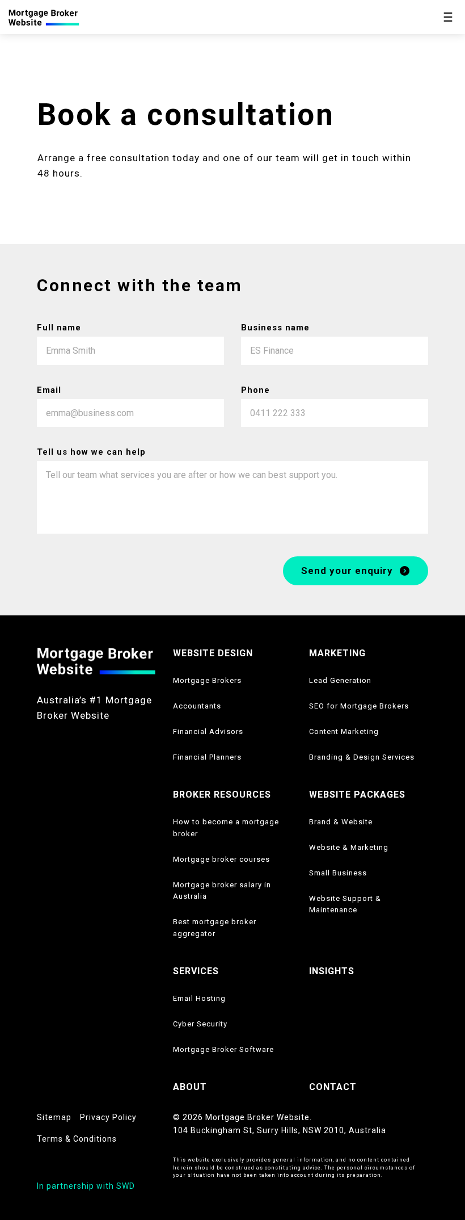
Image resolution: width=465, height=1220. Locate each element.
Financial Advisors (208, 731)
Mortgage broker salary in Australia (222, 891)
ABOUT (190, 1086)
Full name (59, 327)
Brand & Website (341, 821)
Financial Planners (207, 757)
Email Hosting (199, 998)
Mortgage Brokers (207, 680)
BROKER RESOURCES (222, 794)
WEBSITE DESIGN (213, 653)
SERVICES (196, 971)
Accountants (197, 706)
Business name (275, 327)
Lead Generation (340, 680)
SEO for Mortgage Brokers (359, 706)
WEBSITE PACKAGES (357, 794)
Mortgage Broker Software (223, 1049)
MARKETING (337, 653)
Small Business (338, 873)
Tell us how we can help (91, 452)
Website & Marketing (348, 847)
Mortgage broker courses (221, 859)
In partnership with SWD (86, 1185)
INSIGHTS (331, 971)
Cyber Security (200, 1024)
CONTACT (333, 1086)
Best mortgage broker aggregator (214, 927)
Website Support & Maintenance (345, 904)
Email (49, 390)
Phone (255, 390)
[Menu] (448, 17)
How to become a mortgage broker (226, 827)
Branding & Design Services (362, 757)
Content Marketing (344, 731)
